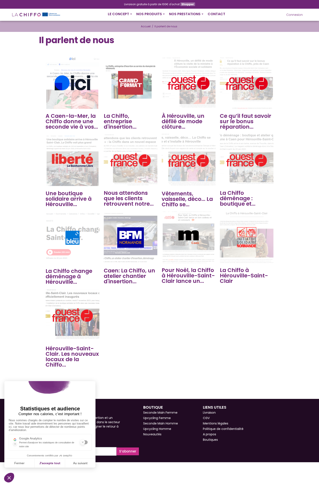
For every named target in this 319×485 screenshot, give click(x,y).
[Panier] (306, 13)
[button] (277, 15)
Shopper (187, 4)
